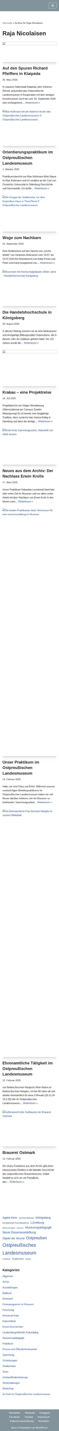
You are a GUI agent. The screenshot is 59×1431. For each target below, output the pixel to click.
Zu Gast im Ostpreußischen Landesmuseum (26, 1394)
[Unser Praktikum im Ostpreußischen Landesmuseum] (29, 632)
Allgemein (7, 1276)
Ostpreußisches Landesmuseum (19, 1248)
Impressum (44, 1416)
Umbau (28, 1259)
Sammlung (8, 1354)
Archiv (5, 1281)
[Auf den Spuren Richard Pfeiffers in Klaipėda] (29, 52)
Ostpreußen (36, 1238)
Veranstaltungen (11, 1382)
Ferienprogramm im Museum (18, 1304)
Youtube (28, 1416)
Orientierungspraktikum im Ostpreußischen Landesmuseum (27, 157)
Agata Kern (9, 1217)
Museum (20, 1228)
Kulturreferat (9, 1321)
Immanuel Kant (10, 1315)
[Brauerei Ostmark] (29, 1128)
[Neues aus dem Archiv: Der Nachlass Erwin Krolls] (29, 446)
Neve (14, 1427)
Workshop (7, 1388)
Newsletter (14, 1412)
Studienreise (18, 1259)
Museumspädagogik (38, 1227)
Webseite (30, 1412)
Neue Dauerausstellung (19, 1232)
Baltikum (7, 1293)
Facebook (14, 1416)
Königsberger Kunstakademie (15, 1223)
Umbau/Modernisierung (15, 1377)
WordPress (42, 1427)
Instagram (44, 1412)
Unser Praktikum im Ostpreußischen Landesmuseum (20, 767)
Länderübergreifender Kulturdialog (20, 1332)
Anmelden (43, 1421)
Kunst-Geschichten (12, 1326)
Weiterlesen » (32, 102)
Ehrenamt (7, 1298)
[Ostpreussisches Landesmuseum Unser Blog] (12, 5)
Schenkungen (9, 1360)
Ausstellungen (10, 1287)
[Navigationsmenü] (53, 5)
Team (5, 1371)
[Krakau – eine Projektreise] (29, 368)
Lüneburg (37, 1222)
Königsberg (43, 1217)
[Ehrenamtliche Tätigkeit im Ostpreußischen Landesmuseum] (29, 933)
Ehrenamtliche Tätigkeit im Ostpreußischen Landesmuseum (27, 1068)
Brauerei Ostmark (18, 1152)
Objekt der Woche (13, 1238)
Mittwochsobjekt (8, 1228)
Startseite (7, 23)
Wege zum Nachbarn (21, 237)
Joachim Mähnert (26, 1218)
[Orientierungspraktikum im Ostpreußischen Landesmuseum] (29, 128)
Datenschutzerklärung (22, 1421)
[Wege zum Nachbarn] (29, 213)
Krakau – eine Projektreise (26, 392)
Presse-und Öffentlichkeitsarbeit (19, 1349)
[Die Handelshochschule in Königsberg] (29, 288)
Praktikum (6, 1259)
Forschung (8, 1309)
